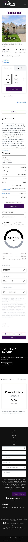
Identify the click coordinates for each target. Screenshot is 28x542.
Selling (14, 437)
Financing (14, 439)
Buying (14, 435)
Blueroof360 (13, 537)
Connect (14, 444)
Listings (14, 433)
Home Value (14, 442)
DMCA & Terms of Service (17, 540)
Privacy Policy (19, 489)
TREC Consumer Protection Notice (14, 527)
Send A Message (19, 494)
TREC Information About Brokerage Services (14, 528)
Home (14, 430)
